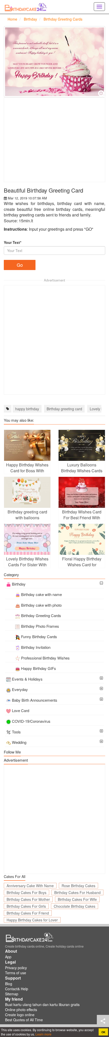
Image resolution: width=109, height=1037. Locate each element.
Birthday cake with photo (41, 605)
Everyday (20, 689)
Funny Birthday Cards (39, 636)
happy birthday (27, 408)
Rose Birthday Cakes (78, 885)
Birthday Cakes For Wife (77, 899)
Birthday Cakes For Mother (28, 899)
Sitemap (11, 993)
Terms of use (15, 972)
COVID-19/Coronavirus (31, 721)
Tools (16, 731)
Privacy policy (16, 967)
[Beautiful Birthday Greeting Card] (54, 61)
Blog (8, 983)
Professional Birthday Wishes (45, 658)
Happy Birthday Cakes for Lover (32, 919)
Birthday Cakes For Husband (77, 892)
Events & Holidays (27, 679)
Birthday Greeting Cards (41, 615)
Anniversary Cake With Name (30, 885)
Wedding (19, 742)
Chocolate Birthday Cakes (74, 906)
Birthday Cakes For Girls (26, 906)
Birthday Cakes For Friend (28, 913)
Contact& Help (16, 988)
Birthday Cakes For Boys (26, 892)
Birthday (19, 584)
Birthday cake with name (41, 594)
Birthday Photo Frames (40, 626)
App (8, 956)
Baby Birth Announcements (34, 700)
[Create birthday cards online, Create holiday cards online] (26, 6)
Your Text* (12, 242)
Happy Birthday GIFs (38, 668)
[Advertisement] (54, 140)
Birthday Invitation (35, 647)
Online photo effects (21, 1009)
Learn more (43, 1034)
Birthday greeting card (64, 408)
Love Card (20, 710)
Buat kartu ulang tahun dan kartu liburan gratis (42, 1004)
